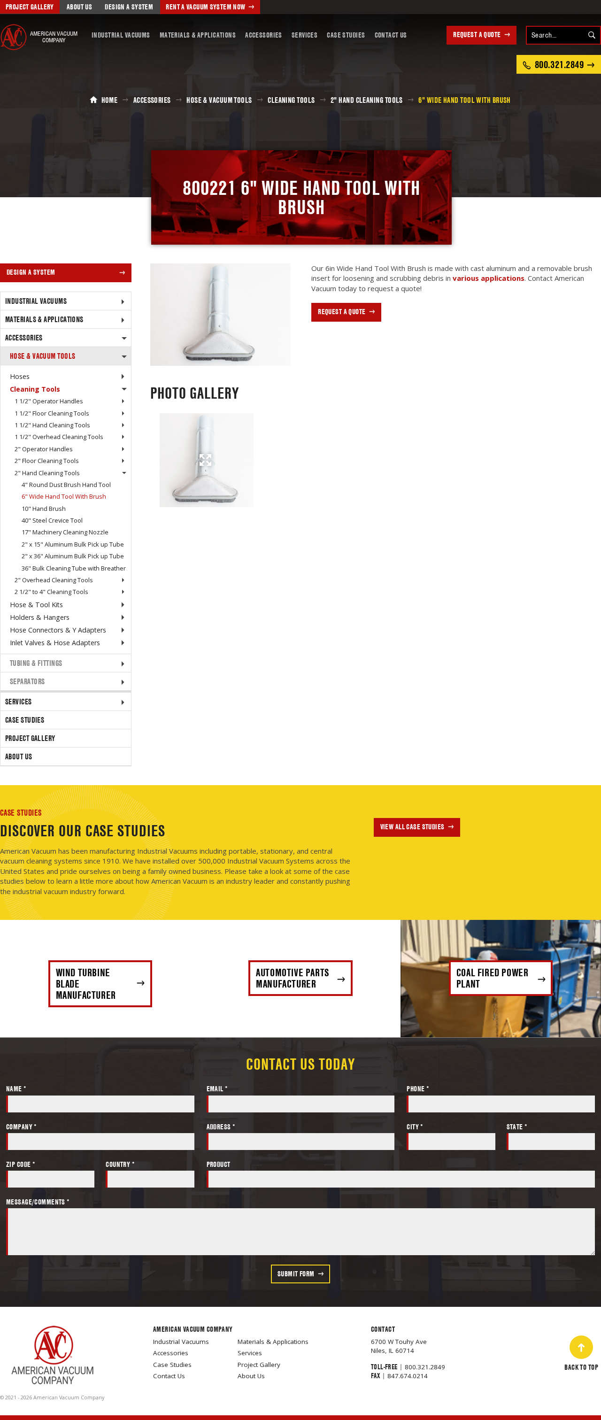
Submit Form (296, 1274)
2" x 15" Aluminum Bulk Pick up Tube (73, 544)
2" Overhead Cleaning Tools (54, 580)
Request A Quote (477, 34)
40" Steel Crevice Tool (52, 520)
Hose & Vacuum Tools (43, 356)
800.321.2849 (425, 1367)
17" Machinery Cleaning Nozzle (65, 532)
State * (517, 1127)
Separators (27, 681)
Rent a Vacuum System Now (205, 7)
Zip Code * (20, 1164)
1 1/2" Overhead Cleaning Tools (59, 436)
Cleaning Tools (35, 389)
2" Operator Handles (44, 449)
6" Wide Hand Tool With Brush (64, 496)
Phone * (418, 1089)
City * (415, 1127)
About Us (79, 7)
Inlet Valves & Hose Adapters (55, 642)
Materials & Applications (198, 35)
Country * (120, 1164)
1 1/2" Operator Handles (49, 401)
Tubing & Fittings (36, 663)
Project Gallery (30, 7)
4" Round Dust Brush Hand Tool (66, 484)
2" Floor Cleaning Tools (47, 460)
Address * (221, 1127)
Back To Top (581, 1367)
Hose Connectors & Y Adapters (58, 629)
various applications (488, 278)
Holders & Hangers (39, 617)
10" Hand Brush (44, 508)
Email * (217, 1089)
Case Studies (346, 35)
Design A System (129, 7)
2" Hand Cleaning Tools (47, 473)
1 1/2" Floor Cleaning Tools (52, 413)
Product (219, 1164)
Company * (21, 1127)
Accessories (263, 35)
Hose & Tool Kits (36, 604)
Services (304, 35)
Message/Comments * (38, 1202)
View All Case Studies (412, 827)
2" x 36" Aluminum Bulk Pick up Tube (73, 556)
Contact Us (391, 35)
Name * (16, 1089)
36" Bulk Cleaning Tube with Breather (74, 568)
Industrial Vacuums (121, 35)
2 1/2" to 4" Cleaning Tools (51, 591)
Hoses (20, 376)
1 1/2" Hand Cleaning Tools (52, 425)
